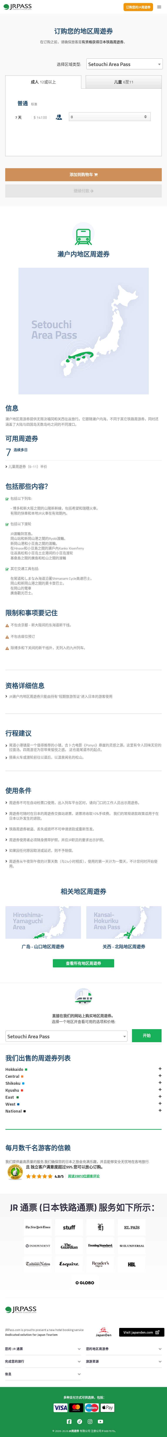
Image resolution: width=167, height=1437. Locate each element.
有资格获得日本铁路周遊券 (103, 42)
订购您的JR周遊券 (138, 7)
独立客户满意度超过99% (52, 1167)
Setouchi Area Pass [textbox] (109, 64)
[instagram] (90, 1421)
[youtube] (100, 1421)
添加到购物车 (82, 175)
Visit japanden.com (138, 1332)
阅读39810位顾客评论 (84, 1176)
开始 (147, 1035)
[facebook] (69, 1421)
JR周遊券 (74, 1431)
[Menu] (159, 7)
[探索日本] (17, 7)
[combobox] (124, 63)
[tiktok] (79, 1421)
